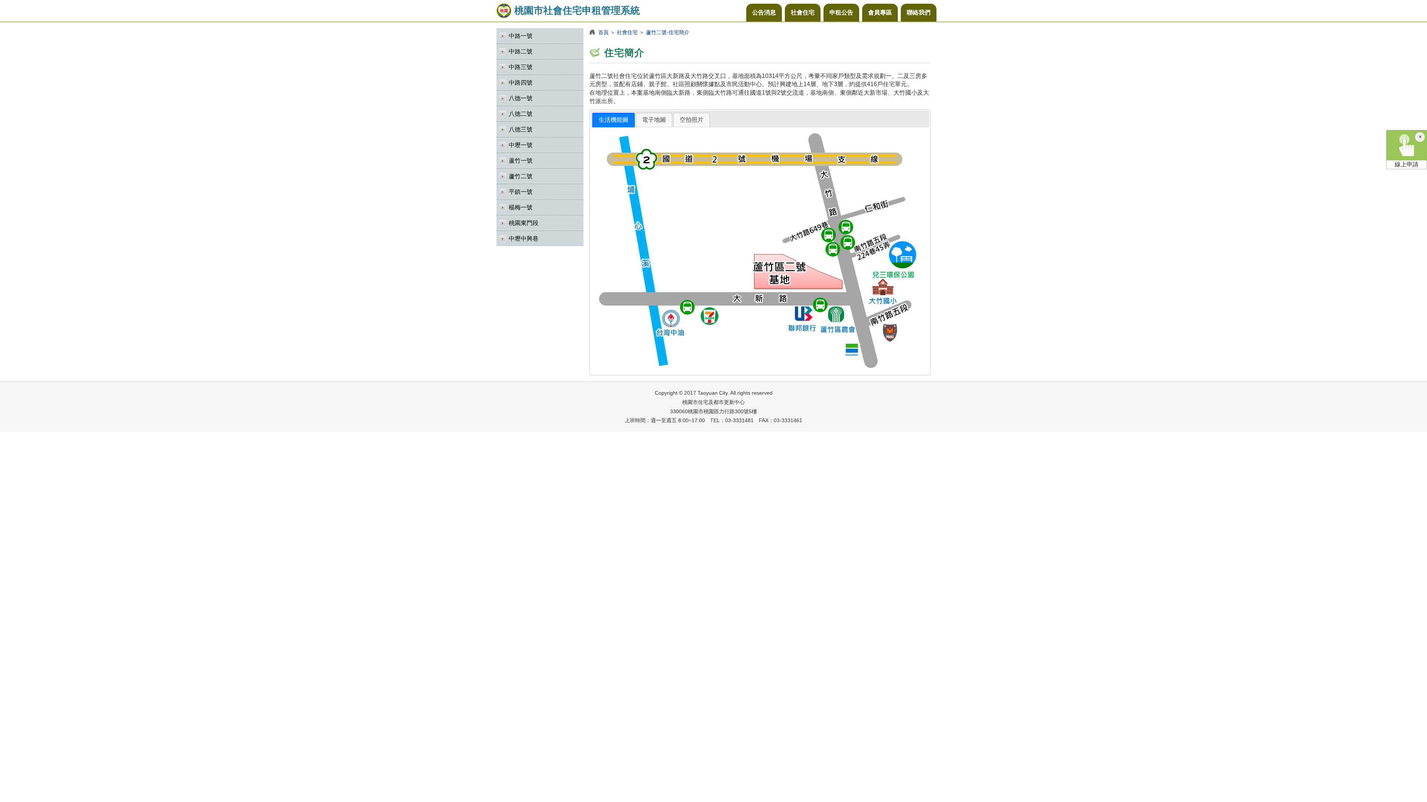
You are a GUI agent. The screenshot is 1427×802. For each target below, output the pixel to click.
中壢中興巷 (523, 238)
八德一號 (521, 98)
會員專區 (880, 12)
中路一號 (521, 36)
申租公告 (841, 12)
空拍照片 (691, 120)
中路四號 (521, 82)
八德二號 (521, 114)
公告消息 (764, 12)
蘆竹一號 (521, 160)
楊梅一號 (521, 207)
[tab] (613, 120)
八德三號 (521, 129)
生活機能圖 (613, 120)
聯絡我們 (919, 12)
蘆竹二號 (521, 176)
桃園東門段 (523, 223)
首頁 (603, 32)
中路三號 (521, 67)
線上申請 (1406, 164)
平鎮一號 (521, 192)
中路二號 (521, 51)
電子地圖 (654, 120)
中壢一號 (521, 145)
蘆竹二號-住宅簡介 (667, 32)
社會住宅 (803, 12)
